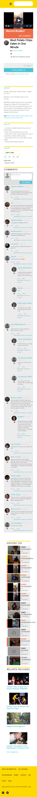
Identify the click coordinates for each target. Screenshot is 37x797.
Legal (10, 781)
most (9, 116)
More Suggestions (13, 752)
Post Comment (26, 182)
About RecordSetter (9, 769)
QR (18, 157)
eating (17, 116)
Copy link (10, 153)
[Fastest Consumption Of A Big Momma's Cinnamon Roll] (18, 738)
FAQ (29, 775)
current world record (22, 74)
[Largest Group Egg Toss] (18, 718)
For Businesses (7, 775)
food (12, 116)
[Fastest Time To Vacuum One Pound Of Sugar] (18, 699)
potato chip (19, 118)
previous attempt (27, 199)
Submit (16, 775)
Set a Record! (23, 769)
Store (4, 781)
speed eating (24, 116)
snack (13, 118)
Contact (23, 775)
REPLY (16, 197)
